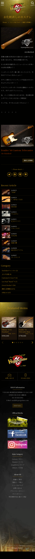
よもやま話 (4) (6, 274)
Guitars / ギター (17, 459)
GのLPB (14, 236)
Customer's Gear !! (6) (10, 278)
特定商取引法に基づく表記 (17, 497)
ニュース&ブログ (17, 485)
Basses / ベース (17, 462)
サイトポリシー (17, 494)
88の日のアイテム (17, 250)
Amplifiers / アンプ (17, 465)
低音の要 (14, 243)
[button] (12, 342)
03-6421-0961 (25, 378)
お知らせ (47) (6, 293)
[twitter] (9, 174)
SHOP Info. (17, 406)
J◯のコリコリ (16, 221)
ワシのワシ (14, 214)
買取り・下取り (17, 482)
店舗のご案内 (17, 479)
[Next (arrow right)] (1, 555)
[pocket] (20, 174)
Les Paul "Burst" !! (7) (9, 282)
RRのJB (14, 207)
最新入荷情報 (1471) (8, 289)
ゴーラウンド (15, 257)
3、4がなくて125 (16, 199)
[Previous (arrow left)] (0, 555)
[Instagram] (17, 443)
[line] (26, 174)
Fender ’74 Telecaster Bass (24, 331)
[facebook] (15, 174)
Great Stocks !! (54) (8, 285)
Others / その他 (17, 468)
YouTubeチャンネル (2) (10, 271)
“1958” (13, 192)
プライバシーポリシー (17, 491)
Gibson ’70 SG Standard (7, 331)
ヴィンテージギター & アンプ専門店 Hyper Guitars (17, 546)
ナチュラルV (15, 228)
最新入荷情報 (28, 160)
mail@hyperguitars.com (20, 400)
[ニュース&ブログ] (17, 422)
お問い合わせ (9, 378)
